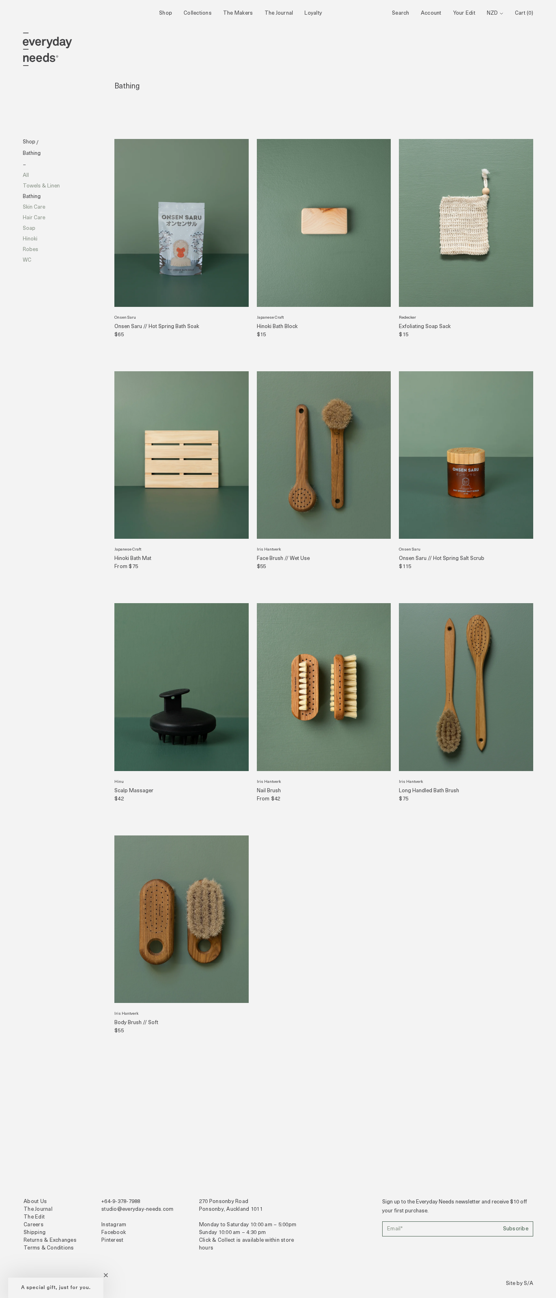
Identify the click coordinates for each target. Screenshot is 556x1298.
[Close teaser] (106, 1275)
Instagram (113, 1224)
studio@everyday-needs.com (137, 1209)
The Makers (238, 13)
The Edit (34, 1217)
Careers (34, 1224)
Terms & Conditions (49, 1248)
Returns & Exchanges (50, 1240)
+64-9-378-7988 (120, 1201)
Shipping (35, 1232)
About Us (35, 1201)
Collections (198, 13)
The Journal (279, 13)
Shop (165, 13)
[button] (55, 1288)
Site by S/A (519, 1283)
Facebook (113, 1232)
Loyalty (313, 13)
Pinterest (112, 1240)
